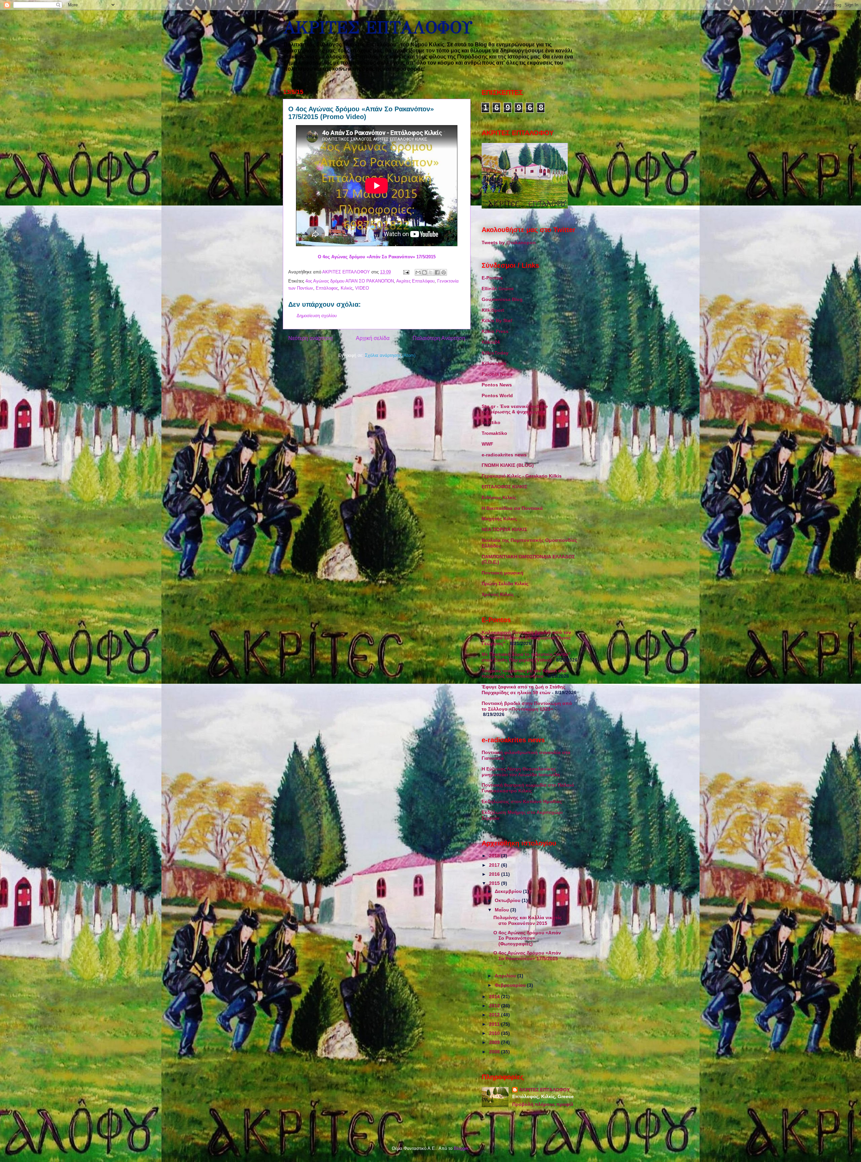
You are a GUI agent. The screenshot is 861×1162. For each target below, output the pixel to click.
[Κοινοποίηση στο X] (430, 272)
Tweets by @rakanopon (509, 242)
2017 (495, 865)
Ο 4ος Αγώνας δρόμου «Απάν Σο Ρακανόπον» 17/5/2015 (377, 256)
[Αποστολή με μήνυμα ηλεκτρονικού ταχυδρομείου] (418, 272)
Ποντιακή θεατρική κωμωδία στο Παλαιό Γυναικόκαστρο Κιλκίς (528, 787)
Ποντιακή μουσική (502, 572)
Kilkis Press (495, 331)
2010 (495, 1033)
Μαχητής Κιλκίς (499, 518)
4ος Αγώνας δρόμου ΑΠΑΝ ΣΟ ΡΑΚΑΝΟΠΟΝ (349, 281)
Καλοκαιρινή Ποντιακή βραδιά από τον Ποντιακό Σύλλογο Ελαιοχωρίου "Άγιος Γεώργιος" (526, 638)
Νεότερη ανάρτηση (310, 338)
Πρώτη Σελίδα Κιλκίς (505, 583)
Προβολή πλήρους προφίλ (542, 1104)
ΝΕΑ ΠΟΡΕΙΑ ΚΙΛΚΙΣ (504, 529)
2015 (495, 883)
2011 (495, 1024)
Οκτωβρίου (508, 900)
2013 (495, 1005)
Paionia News (497, 374)
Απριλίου (506, 975)
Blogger (461, 1148)
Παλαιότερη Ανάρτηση (439, 338)
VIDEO (362, 288)
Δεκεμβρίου (509, 891)
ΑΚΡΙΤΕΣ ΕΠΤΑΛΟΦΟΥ (377, 27)
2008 (495, 1051)
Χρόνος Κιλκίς (498, 594)
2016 (495, 874)
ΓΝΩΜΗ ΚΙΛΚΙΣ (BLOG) (508, 465)
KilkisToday (495, 352)
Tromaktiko (494, 433)
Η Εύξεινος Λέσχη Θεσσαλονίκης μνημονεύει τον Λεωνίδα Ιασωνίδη (521, 771)
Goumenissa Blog (502, 299)
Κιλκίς (346, 288)
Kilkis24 (491, 342)
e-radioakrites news (504, 454)
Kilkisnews (494, 363)
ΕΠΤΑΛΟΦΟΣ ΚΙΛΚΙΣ (504, 486)
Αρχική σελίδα (372, 338)
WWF (487, 444)
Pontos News (497, 384)
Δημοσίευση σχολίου (317, 315)
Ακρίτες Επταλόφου (415, 281)
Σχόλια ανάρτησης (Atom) (390, 355)
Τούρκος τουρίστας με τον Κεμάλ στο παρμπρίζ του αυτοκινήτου (524, 673)
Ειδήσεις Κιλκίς (499, 497)
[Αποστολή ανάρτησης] (406, 271)
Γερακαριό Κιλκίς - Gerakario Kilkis (522, 476)
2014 (495, 996)
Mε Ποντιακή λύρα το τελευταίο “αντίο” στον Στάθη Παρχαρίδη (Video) (526, 657)
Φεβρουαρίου (511, 985)
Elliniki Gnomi (498, 288)
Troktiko (491, 422)
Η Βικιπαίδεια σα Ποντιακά (512, 508)
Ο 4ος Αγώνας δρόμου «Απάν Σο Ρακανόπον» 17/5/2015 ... (527, 958)
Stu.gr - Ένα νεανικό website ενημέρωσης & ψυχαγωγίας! (515, 409)
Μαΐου (502, 909)
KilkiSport (493, 310)
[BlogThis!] (424, 272)
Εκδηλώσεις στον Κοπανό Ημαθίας (522, 801)
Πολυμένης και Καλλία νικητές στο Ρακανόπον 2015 (527, 920)
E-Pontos (492, 277)
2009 (495, 1042)
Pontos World (497, 395)
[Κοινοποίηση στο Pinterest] (443, 272)
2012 (495, 1014)
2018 (495, 855)
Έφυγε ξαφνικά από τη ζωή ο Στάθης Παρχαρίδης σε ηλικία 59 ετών (523, 689)
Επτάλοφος (327, 288)
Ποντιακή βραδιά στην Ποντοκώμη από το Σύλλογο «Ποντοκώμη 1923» (527, 706)
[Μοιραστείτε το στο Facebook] (437, 272)
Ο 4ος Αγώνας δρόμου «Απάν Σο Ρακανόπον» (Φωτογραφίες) (527, 938)
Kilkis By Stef (497, 320)
